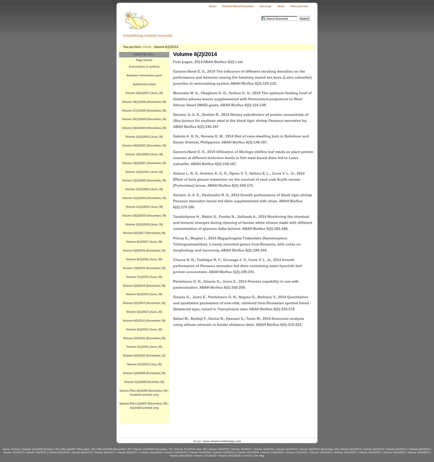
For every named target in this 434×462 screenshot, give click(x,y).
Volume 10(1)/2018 (151, 452)
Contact (247, 455)
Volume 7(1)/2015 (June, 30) (144, 276)
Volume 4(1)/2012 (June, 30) (144, 329)
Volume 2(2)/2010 (218, 449)
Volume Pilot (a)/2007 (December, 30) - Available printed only (144, 405)
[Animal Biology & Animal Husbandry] (136, 26)
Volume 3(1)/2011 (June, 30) (144, 346)
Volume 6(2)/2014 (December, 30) (144, 285)
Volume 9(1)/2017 (104, 452)
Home (212, 6)
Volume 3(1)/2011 (241, 449)
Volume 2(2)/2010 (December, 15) (144, 355)
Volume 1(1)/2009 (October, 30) (144, 381)
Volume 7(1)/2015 (13, 452)
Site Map (259, 455)
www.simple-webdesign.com (222, 441)
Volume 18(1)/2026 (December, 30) (144, 101)
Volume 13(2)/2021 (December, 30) (144, 163)
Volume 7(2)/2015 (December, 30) (144, 268)
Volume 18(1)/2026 (230, 455)
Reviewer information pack (144, 75)
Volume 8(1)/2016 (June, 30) (144, 259)
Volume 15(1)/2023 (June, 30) (144, 136)
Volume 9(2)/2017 (127, 452)
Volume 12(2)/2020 (272, 452)
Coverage (266, 6)
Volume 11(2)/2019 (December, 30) (144, 197)
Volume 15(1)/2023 (394, 452)
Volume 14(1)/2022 (346, 452)
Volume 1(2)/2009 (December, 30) (144, 373)
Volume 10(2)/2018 (176, 452)
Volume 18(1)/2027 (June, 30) (144, 92)
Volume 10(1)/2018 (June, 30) (144, 224)
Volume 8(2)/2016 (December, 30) (144, 250)
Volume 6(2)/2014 (419, 449)
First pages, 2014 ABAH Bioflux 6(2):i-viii (208, 62)
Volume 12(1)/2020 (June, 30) (144, 189)
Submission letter (144, 84)
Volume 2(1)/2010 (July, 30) (144, 364)
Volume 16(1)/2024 (181, 455)
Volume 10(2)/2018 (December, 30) (144, 215)
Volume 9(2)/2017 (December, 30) (144, 232)
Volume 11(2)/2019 (224, 452)
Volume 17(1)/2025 (205, 455)
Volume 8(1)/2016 (59, 452)
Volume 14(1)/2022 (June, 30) (144, 154)
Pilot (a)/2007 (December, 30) (78, 449)
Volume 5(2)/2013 (373, 449)
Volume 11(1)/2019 (200, 452)
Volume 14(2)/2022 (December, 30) (144, 145)
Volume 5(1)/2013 (351, 449)
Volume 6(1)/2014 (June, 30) (144, 294)
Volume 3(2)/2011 (264, 449)
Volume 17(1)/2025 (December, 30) (144, 110)
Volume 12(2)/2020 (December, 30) (144, 180)
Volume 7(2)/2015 (36, 452)
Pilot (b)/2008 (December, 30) (114, 449)
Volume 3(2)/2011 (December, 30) (144, 338)
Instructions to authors (144, 66)
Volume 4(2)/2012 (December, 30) (144, 320)
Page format (144, 60)
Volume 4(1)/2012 (287, 449)
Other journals (299, 6)
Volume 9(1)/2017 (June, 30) (144, 241)
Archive (16, 449)
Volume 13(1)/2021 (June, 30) (144, 171)
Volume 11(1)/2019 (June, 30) (144, 206)
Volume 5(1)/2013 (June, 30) (144, 311)
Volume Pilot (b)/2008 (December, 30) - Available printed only (144, 392)
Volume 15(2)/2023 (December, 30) (144, 127)
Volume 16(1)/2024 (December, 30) (144, 119)
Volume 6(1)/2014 (396, 449)
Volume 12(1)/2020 (248, 452)
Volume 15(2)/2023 (419, 452)
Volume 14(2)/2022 (370, 452)
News (281, 6)
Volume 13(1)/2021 (297, 452)
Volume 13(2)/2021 (321, 452)
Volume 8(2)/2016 (82, 452)
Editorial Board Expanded (238, 6)
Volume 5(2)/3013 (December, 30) (144, 302)
